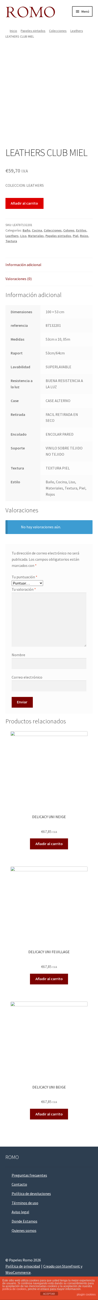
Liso (23, 236)
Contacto (19, 1184)
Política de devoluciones (31, 1193)
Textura (11, 241)
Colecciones (58, 31)
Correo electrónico (27, 677)
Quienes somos (24, 1230)
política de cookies (14, 1289)
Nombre (18, 654)
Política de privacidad (22, 1266)
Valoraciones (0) (18, 278)
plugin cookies (86, 1294)
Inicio (13, 31)
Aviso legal (20, 1211)
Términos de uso (25, 1202)
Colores (68, 230)
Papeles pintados (33, 31)
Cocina (37, 230)
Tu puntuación (24, 576)
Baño (26, 230)
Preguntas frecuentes (29, 1175)
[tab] (49, 265)
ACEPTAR (49, 1293)
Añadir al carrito (24, 203)
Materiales (36, 236)
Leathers (76, 31)
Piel (75, 236)
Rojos (84, 236)
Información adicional (23, 264)
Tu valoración (24, 589)
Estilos (81, 230)
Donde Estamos (24, 1221)
